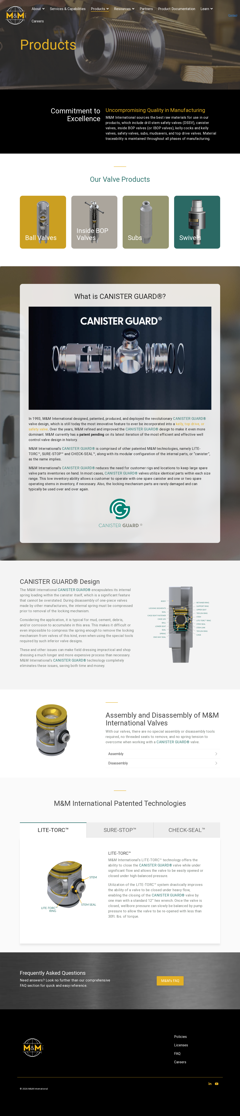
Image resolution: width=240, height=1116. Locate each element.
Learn (205, 9)
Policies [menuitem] (180, 1037)
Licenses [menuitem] (181, 1045)
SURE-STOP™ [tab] (120, 830)
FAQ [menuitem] (177, 1053)
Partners (146, 9)
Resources (123, 9)
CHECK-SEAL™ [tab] (186, 830)
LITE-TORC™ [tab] (53, 830)
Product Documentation (176, 9)
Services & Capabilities (68, 9)
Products (98, 9)
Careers (38, 21)
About (37, 9)
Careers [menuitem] (180, 1062)
